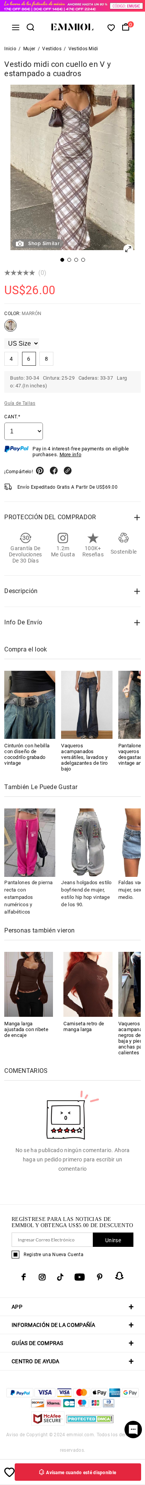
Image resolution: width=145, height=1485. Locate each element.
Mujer (29, 48)
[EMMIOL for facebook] (23, 1277)
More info (71, 454)
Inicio (10, 48)
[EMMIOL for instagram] (42, 1277)
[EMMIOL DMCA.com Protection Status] (90, 1423)
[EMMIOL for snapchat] (119, 1276)
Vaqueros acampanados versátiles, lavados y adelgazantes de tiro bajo (84, 757)
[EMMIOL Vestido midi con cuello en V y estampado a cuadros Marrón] (10, 329)
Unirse (113, 1240)
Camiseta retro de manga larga (83, 1026)
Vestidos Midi (83, 48)
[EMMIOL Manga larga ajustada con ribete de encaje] (28, 983)
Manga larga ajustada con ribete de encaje (26, 1029)
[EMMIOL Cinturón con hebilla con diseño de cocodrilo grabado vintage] (29, 705)
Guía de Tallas (19, 403)
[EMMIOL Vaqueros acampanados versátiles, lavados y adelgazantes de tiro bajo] (86, 705)
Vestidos (51, 48)
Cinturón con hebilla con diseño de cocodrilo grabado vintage (26, 754)
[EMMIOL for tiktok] (60, 1277)
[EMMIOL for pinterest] (99, 1277)
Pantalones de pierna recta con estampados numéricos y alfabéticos (28, 897)
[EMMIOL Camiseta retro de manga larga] (87, 983)
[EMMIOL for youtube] (80, 1277)
